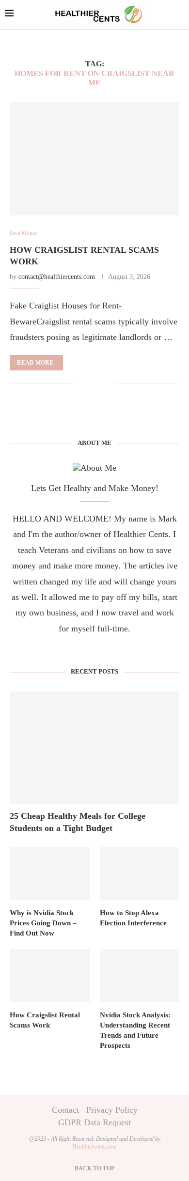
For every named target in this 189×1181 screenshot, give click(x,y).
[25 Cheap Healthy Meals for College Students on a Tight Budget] (94, 747)
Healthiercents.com (94, 1146)
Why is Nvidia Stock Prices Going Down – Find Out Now (43, 923)
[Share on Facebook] (88, 384)
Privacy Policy (112, 1110)
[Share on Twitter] (98, 384)
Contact (65, 1110)
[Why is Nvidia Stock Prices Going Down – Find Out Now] (50, 873)
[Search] (179, 15)
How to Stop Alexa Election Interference (133, 918)
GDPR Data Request (94, 1122)
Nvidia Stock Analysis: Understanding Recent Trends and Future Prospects (135, 1030)
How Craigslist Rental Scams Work (45, 1020)
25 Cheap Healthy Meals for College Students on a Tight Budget (77, 822)
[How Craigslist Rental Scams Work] (94, 158)
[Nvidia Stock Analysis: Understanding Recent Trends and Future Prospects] (140, 975)
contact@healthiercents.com (56, 276)
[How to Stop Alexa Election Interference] (140, 873)
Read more (35, 362)
